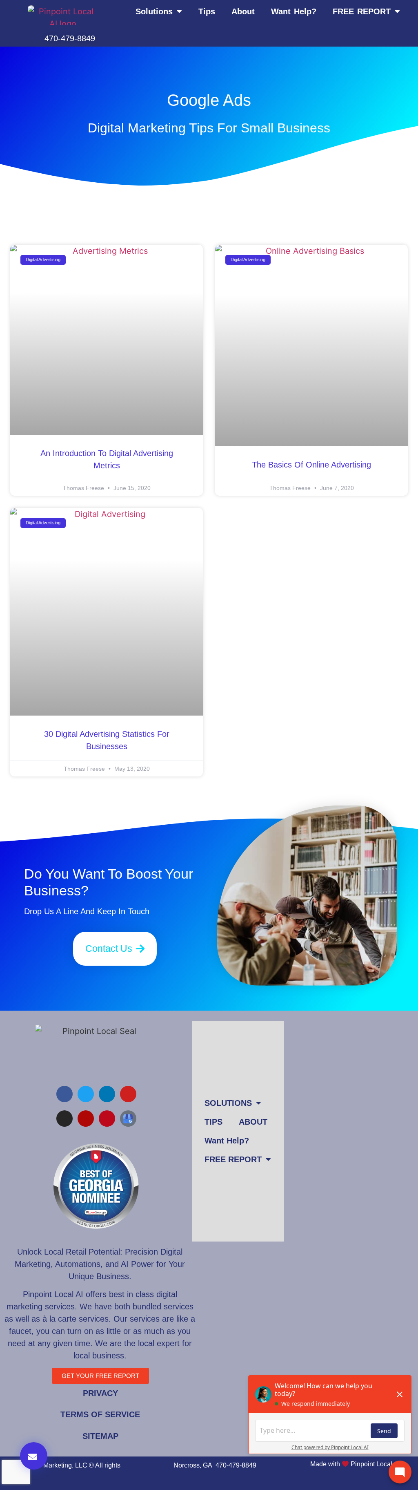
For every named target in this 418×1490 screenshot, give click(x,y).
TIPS (213, 1121)
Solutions (154, 11)
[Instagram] (64, 1118)
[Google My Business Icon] (128, 1118)
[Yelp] (86, 1118)
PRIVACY (100, 1393)
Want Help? (293, 11)
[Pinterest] (107, 1118)
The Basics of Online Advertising (311, 464)
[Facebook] (64, 1094)
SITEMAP (100, 1436)
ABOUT (253, 1121)
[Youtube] (128, 1094)
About (243, 11)
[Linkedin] (107, 1094)
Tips (206, 11)
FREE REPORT (362, 11)
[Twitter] (86, 1094)
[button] (33, 1456)
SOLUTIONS (228, 1102)
